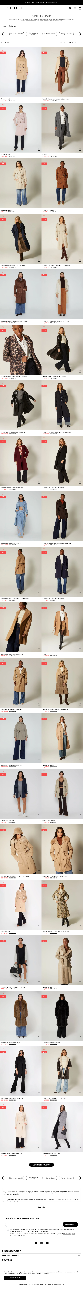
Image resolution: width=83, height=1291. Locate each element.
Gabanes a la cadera (33, 33)
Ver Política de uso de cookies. (39, 1273)
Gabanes (12, 26)
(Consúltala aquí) (43, 1231)
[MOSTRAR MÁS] (41, 1165)
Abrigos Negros (66, 34)
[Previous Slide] (2, 34)
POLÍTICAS (7, 1260)
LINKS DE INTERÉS (10, 1255)
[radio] (53, 42)
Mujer (5, 26)
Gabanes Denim (49, 34)
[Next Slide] (80, 34)
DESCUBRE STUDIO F (11, 1251)
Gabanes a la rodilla (16, 34)
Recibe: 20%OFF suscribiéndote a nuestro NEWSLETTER (41, 2)
